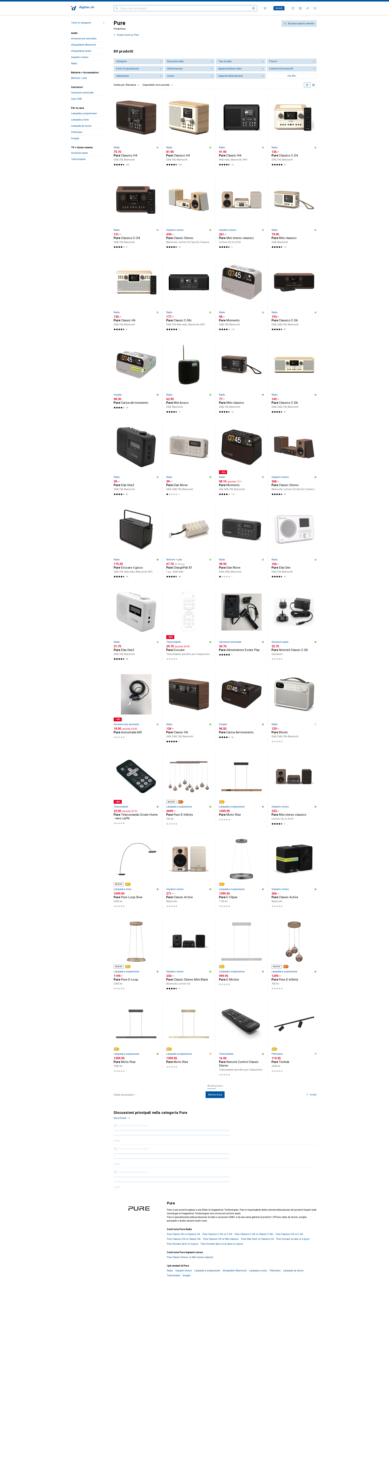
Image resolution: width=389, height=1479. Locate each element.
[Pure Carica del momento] (136, 379)
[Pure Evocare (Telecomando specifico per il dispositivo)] (189, 626)
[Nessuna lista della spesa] (307, 8)
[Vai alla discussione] (215, 1133)
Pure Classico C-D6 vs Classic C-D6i (254, 1226)
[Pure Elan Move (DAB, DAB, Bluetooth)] (241, 543)
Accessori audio (79, 153)
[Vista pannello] (307, 85)
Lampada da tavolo (81, 125)
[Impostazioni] (265, 8)
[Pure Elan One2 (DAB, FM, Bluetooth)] (136, 461)
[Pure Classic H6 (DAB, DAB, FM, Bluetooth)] (189, 708)
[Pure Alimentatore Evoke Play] (241, 626)
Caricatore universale (82, 92)
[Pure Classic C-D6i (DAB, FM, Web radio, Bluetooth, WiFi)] (189, 296)
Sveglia (75, 138)
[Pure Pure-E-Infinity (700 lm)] (189, 791)
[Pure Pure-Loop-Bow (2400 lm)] (136, 873)
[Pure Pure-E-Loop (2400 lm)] (136, 956)
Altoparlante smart (81, 51)
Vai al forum (120, 1118)
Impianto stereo (79, 57)
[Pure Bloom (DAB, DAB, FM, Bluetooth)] (294, 708)
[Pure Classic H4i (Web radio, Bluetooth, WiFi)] (241, 131)
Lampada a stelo (80, 119)
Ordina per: (119, 84)
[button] (157, 147)
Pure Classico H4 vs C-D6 (289, 1226)
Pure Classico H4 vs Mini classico (221, 1231)
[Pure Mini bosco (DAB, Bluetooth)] (189, 379)
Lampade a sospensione (207, 1263)
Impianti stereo (183, 1263)
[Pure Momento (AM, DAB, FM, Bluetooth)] (241, 461)
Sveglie (186, 1268)
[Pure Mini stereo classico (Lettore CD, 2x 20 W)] (241, 214)
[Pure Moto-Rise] (241, 791)
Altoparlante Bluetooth (83, 44)
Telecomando (78, 159)
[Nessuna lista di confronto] (300, 8)
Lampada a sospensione (84, 113)
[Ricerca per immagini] (253, 8)
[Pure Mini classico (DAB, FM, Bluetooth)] (241, 379)
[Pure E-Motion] (241, 956)
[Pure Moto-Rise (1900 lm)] (136, 1039)
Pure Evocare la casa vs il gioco (293, 1231)
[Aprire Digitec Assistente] (293, 8)
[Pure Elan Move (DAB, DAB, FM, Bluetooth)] (189, 461)
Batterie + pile (79, 78)
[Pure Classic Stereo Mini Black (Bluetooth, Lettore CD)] (189, 956)
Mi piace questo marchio (301, 23)
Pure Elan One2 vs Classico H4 (257, 1231)
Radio (74, 63)
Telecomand (173, 1268)
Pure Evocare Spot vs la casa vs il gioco (222, 1236)
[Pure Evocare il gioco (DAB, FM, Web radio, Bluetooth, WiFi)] (136, 543)
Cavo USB (76, 98)
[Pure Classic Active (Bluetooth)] (189, 873)
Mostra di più (215, 1094)
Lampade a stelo (258, 1263)
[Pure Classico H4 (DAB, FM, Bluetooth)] (136, 131)
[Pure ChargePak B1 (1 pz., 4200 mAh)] (189, 543)
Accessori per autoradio (83, 38)
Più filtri (291, 75)
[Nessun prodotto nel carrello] (314, 8)
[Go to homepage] (82, 8)
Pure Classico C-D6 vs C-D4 (217, 1226)
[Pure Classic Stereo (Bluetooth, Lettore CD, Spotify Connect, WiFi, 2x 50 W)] (189, 214)
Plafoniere (275, 1263)
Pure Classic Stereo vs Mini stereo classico (190, 1249)
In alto (313, 1094)
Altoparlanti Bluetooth (235, 1263)
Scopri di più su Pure (128, 34)
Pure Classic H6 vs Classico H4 (183, 1226)
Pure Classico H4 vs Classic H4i (184, 1231)
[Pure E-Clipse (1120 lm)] (241, 873)
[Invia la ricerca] (117, 8)
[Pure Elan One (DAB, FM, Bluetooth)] (294, 543)
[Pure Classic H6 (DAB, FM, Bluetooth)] (136, 296)
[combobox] (131, 85)
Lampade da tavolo (293, 1263)
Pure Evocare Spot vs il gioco (182, 1236)
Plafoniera (76, 132)
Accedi (279, 8)
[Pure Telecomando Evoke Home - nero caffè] (136, 791)
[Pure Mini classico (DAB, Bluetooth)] (294, 214)
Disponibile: (149, 84)
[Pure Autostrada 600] (136, 708)
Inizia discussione (304, 1115)
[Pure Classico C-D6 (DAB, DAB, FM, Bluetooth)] (294, 296)
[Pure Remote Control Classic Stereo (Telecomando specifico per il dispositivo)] (241, 1039)
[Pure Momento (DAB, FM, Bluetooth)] (241, 296)
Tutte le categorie (81, 22)
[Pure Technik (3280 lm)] (294, 1039)
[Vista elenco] (313, 85)
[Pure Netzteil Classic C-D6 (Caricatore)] (294, 626)
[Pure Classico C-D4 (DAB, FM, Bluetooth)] (294, 131)
